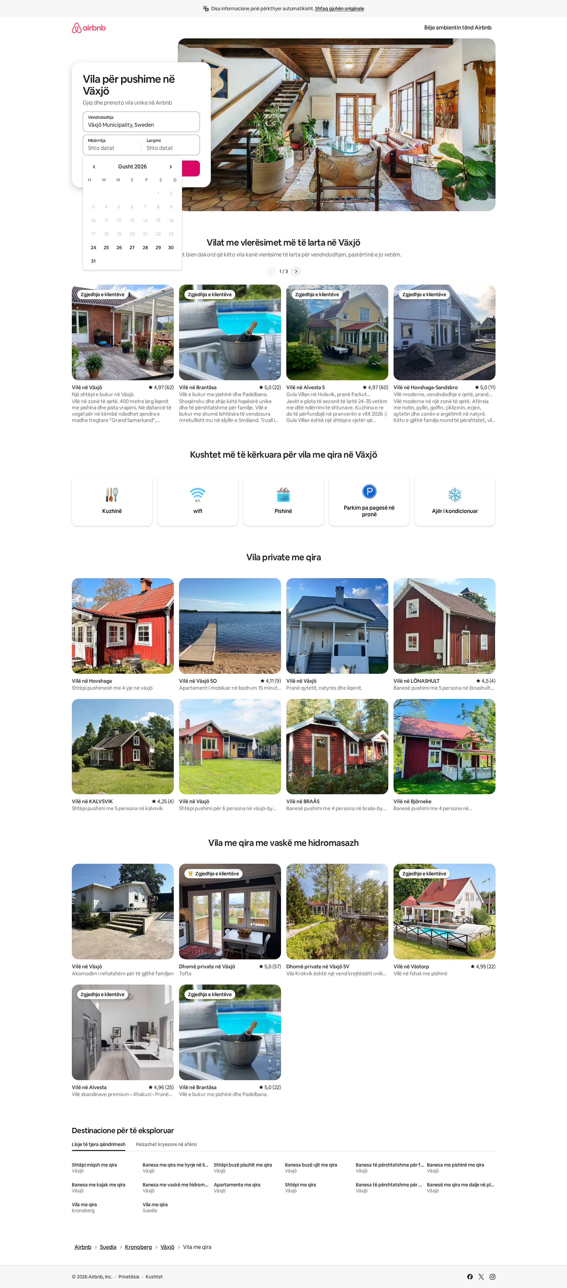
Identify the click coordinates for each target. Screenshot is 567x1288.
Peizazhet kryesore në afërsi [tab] (166, 1144)
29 (158, 248)
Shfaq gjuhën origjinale (339, 9)
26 (119, 248)
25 (106, 248)
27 (132, 248)
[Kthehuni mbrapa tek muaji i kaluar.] (94, 167)
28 (145, 248)
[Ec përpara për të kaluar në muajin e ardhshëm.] (170, 167)
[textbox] (112, 148)
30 (171, 248)
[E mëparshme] (271, 271)
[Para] (296, 271)
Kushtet (154, 1277)
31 (93, 261)
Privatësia (128, 1277)
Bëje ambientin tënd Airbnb (458, 27)
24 (93, 248)
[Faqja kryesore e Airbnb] (89, 27)
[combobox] (141, 125)
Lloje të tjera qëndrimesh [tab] (98, 1144)
